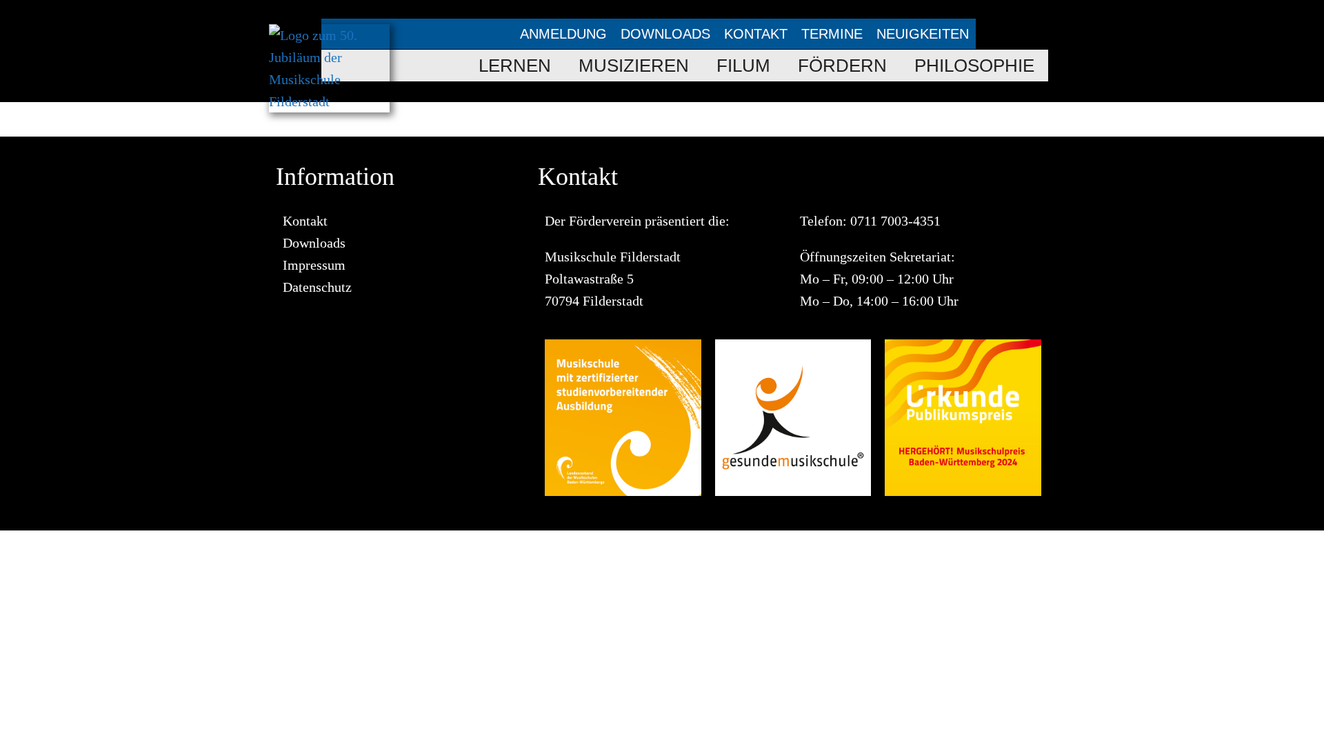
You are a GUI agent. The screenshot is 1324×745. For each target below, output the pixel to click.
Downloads (665, 33)
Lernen (515, 65)
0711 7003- (881, 220)
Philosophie (974, 65)
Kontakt (756, 33)
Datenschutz (317, 287)
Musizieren (634, 65)
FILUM (743, 65)
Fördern (842, 65)
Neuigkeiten (922, 33)
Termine (832, 33)
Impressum (314, 264)
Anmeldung (563, 33)
